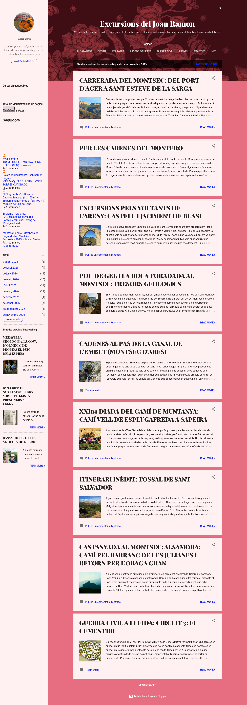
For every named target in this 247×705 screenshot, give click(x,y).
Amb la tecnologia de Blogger (149, 696)
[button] (213, 78)
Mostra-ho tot (11, 245)
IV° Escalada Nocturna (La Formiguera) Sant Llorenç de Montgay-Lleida (19, 220)
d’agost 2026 (10, 261)
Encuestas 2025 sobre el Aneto (21, 239)
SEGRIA (102, 51)
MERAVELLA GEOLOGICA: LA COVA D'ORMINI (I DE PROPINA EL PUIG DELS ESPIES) (20, 345)
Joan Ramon (24, 39)
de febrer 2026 (11, 297)
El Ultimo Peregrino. (14, 213)
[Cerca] (220, 9)
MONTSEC (199, 51)
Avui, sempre (10, 158)
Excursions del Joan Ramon (147, 23)
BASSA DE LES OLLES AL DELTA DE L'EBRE (19, 440)
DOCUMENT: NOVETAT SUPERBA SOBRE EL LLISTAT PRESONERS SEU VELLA (18, 396)
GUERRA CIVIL (165, 51)
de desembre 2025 (14, 308)
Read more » (207, 127)
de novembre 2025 (14, 314)
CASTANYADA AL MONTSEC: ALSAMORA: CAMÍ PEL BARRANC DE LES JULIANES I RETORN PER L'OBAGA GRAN (140, 555)
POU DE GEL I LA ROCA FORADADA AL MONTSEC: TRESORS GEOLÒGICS (136, 279)
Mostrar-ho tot (206, 64)
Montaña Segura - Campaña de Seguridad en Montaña (20, 234)
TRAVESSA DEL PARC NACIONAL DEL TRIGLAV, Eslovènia (22, 163)
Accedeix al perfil (23, 61)
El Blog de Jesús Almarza (18, 194)
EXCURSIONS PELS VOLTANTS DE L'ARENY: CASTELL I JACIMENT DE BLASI (140, 212)
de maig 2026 (11, 279)
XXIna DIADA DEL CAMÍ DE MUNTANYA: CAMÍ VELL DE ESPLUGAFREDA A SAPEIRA (143, 415)
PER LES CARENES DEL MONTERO (131, 148)
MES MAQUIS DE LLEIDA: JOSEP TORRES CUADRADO (22, 183)
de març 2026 (11, 291)
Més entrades (147, 685)
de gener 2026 (11, 303)
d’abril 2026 (9, 285)
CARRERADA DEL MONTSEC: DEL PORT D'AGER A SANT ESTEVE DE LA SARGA (139, 84)
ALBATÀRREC (84, 51)
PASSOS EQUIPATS (140, 51)
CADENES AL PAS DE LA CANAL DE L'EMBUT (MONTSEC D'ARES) (130, 347)
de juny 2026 (10, 273)
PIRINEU (183, 51)
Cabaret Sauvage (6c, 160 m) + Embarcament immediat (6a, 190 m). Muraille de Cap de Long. (24, 201)
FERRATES (118, 51)
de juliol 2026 (10, 267)
